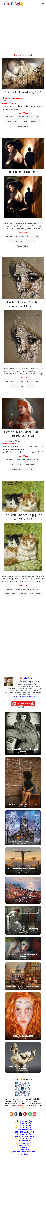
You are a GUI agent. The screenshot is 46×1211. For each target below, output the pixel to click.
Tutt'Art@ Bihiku (29, 678)
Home (17, 55)
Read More (23, 112)
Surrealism (30, 469)
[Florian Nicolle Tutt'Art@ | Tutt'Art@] (23, 337)
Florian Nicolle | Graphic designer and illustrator (23, 304)
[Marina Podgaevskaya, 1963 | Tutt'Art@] (13, 5)
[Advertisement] (23, 31)
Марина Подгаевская (12, 98)
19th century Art (32, 589)
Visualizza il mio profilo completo (23, 697)
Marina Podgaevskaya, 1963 (23, 92)
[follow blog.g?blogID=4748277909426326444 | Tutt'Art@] (11, 1115)
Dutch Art (22, 594)
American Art (30, 241)
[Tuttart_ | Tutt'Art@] (20, 1115)
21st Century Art (11, 121)
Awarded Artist (17, 469)
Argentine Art (30, 464)
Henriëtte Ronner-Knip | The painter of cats (23, 516)
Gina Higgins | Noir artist (23, 172)
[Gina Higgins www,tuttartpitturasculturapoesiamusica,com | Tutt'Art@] (23, 197)
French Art (30, 386)
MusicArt (24, 121)
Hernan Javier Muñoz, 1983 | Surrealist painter (23, 433)
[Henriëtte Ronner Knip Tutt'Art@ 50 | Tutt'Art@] (23, 547)
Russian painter (9, 103)
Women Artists (22, 126)
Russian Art (35, 121)
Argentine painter (10, 443)
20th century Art (32, 117)
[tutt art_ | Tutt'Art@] (25, 1115)
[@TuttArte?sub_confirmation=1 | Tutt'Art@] (23, 707)
